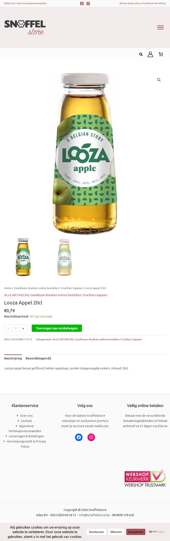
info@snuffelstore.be (94, 515)
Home (8, 288)
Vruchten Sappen (71, 288)
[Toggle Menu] (160, 27)
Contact (26, 421)
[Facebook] (82, 3)
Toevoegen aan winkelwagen (57, 328)
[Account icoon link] (150, 54)
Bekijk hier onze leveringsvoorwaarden (25, 3)
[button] (141, 54)
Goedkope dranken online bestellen (36, 288)
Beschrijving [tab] (13, 358)
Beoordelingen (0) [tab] (38, 358)
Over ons (26, 415)
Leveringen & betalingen (26, 436)
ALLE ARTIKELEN (16, 295)
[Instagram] (88, 3)
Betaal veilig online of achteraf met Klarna (143, 3)
